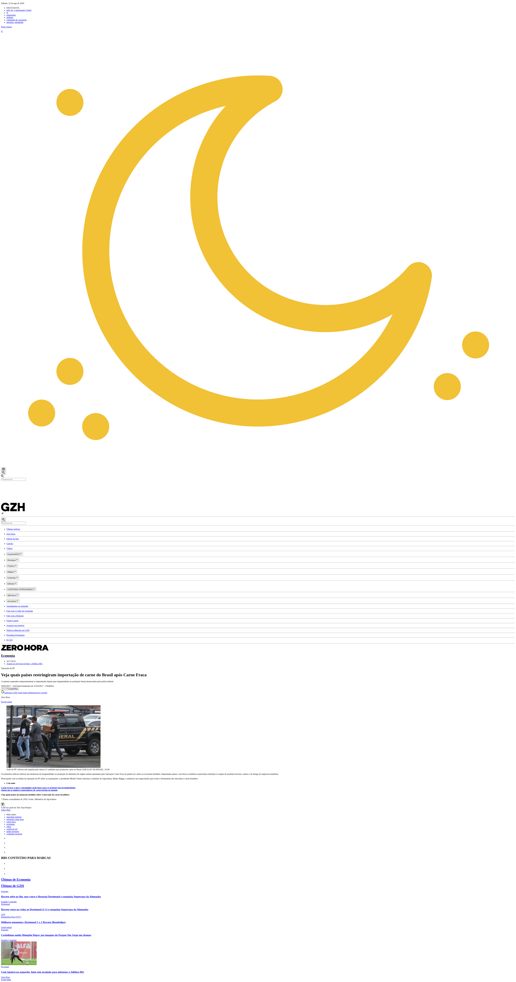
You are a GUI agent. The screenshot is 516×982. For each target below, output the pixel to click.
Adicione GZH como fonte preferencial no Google (25, 693)
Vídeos (9, 548)
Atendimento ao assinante (17, 606)
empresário (11, 15)
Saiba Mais (5, 810)
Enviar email (6, 702)
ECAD (9, 640)
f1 (7, 13)
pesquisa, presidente (14, 22)
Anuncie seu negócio (15, 625)
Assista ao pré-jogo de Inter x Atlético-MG (24, 664)
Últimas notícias (13, 529)
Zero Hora (10, 534)
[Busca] (3, 473)
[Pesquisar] (3, 520)
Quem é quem (12, 621)
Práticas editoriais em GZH (17, 630)
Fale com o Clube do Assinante (19, 611)
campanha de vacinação (16, 20)
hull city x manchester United (18, 10)
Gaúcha (9, 543)
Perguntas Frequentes (15, 635)
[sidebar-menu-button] (3, 469)
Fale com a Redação (15, 616)
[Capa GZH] (258, 485)
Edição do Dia (12, 539)
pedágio (9, 17)
